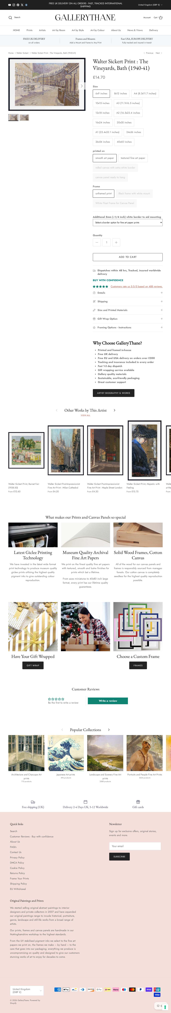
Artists (42, 30)
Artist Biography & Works (113, 393)
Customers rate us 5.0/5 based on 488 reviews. (137, 286)
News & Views (135, 30)
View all (85, 415)
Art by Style (78, 30)
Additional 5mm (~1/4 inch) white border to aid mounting (127, 217)
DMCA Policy (17, 863)
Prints (29, 30)
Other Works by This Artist (85, 410)
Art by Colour (98, 30)
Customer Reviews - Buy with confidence (31, 836)
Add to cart (128, 257)
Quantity (97, 235)
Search (13, 831)
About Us (116, 30)
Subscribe (119, 856)
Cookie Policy (17, 868)
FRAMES (138, 665)
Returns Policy (17, 873)
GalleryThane (23, 1000)
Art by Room (58, 30)
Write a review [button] (108, 701)
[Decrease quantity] (97, 242)
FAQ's (13, 847)
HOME (16, 30)
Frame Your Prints (19, 878)
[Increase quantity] (116, 242)
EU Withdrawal (18, 889)
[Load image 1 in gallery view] (47, 84)
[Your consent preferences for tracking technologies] (165, 1007)
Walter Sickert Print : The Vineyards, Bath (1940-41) (54, 52)
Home (11, 52)
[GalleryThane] (86, 17)
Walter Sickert (22, 52)
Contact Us (15, 852)
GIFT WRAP (33, 665)
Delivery (153, 30)
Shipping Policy (18, 884)
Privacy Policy (17, 857)
